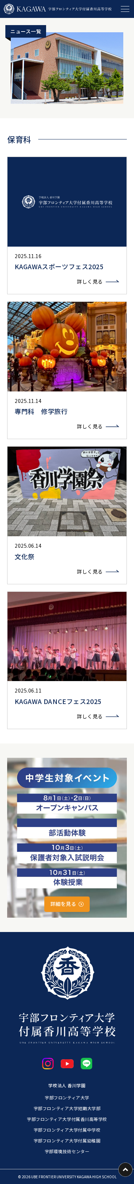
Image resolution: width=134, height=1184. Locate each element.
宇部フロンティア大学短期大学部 (67, 1108)
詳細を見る (63, 903)
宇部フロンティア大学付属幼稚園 (67, 1140)
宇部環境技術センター (67, 1151)
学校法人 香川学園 (66, 1085)
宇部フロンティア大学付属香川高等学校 (67, 1119)
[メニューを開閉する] (125, 9)
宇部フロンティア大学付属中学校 (67, 1130)
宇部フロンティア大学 (67, 1097)
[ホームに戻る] (57, 9)
